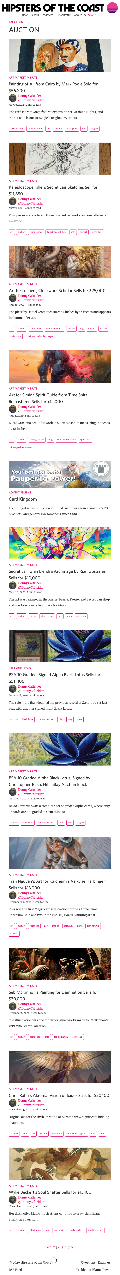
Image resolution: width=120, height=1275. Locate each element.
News (25, 15)
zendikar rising (95, 1230)
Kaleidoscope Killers (56, 232)
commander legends (76, 1133)
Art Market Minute (23, 77)
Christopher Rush (46, 719)
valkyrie (14, 933)
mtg (84, 128)
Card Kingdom (23, 499)
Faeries (33, 616)
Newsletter (64, 15)
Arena (35, 15)
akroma (14, 1133)
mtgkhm (68, 926)
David (106, 1270)
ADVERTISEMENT (20, 492)
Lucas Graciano (37, 439)
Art (48, 128)
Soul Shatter (60, 1230)
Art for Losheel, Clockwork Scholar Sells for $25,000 (57, 290)
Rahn (102, 1133)
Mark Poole (71, 128)
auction (58, 128)
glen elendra (47, 616)
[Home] (60, 7)
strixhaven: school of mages (39, 336)
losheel (71, 328)
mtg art (94, 128)
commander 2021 (54, 328)
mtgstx (103, 328)
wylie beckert (76, 1230)
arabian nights (35, 128)
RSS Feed (15, 1270)
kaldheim (34, 926)
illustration (35, 1230)
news (69, 616)
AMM (25, 1133)
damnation (35, 1037)
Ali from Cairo (16, 128)
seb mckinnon (61, 1037)
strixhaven (15, 336)
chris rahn (57, 1133)
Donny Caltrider (29, 96)
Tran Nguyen (93, 926)
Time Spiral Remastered (21, 447)
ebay (61, 719)
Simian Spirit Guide (66, 439)
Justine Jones (36, 232)
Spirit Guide (85, 439)
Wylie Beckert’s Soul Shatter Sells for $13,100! (51, 1192)
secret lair (96, 232)
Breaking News (20, 668)
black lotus (27, 719)
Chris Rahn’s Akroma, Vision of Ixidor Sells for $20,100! (59, 1095)
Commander (36, 328)
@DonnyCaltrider (31, 100)
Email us (104, 1262)
